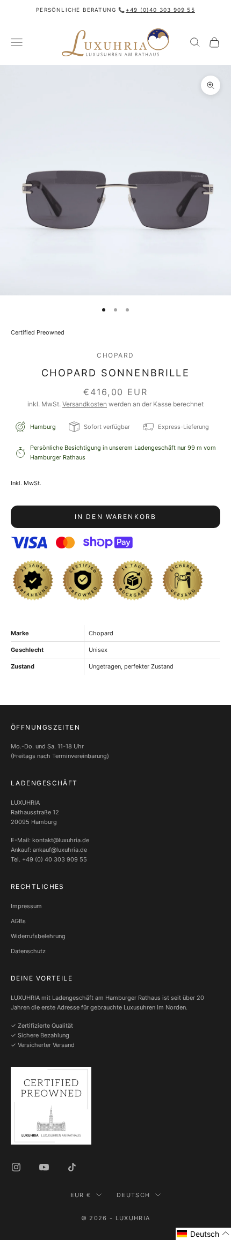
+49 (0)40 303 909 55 (160, 9)
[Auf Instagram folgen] (16, 1167)
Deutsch (133, 1195)
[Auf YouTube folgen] (44, 1167)
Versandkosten (84, 404)
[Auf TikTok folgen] (72, 1167)
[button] (203, 1234)
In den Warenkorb (116, 517)
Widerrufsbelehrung (38, 936)
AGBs (18, 921)
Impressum (26, 906)
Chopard (115, 355)
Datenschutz (28, 951)
